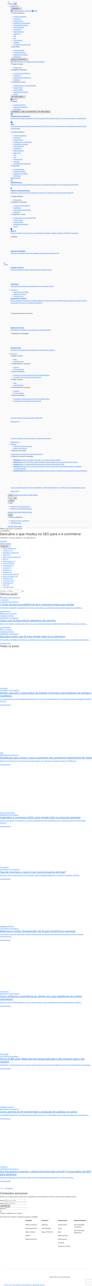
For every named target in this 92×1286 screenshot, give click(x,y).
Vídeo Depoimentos (20, 448)
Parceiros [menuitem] (14, 290)
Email (2, 1203)
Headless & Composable (21, 23)
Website (2, 1209)
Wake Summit (9, 561)
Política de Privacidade (11, 1285)
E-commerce (8, 581)
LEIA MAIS (3, 541)
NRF (5, 559)
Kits (14, 38)
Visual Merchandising (20, 25)
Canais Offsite (18, 90)
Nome (2, 1201)
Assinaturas (17, 30)
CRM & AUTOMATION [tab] (28, 112)
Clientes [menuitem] (13, 444)
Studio (15, 94)
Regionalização (18, 32)
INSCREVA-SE (5, 1206)
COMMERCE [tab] (15, 112)
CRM (1, 544)
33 (6, 1188)
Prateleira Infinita (19, 53)
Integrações (17, 68)
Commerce (7, 544)
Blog (15, 359)
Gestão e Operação (11, 574)
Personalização (18, 27)
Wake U (6, 555)
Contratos (22, 1285)
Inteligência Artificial (11, 553)
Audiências (17, 76)
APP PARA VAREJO (17, 97)
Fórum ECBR (8, 563)
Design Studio (18, 21)
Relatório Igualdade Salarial (35, 1285)
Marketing (8, 579)
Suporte (16, 367)
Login (10, 495)
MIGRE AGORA (15, 178)
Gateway (16, 42)
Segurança (17, 34)
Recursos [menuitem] (14, 354)
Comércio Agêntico (19, 17)
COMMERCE (15, 8)
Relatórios (16, 80)
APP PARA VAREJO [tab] (44, 112)
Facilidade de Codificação (22, 45)
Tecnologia (8, 583)
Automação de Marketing (22, 78)
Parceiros (7, 551)
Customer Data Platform (21, 73)
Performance (17, 40)
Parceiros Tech (18, 296)
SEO (14, 36)
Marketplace (8, 566)
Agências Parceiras (19, 294)
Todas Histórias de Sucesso (22, 446)
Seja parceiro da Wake (21, 292)
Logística (7, 568)
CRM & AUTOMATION (18, 59)
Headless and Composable (22, 142)
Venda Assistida (18, 50)
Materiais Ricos (18, 362)
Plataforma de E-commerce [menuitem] (20, 521)
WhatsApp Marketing (20, 92)
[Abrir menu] (8, 1)
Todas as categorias (9, 548)
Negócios (7, 570)
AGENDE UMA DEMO (20, 495)
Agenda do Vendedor (20, 55)
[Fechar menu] (15, 3)
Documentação (18, 369)
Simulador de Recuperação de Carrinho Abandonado (31, 375)
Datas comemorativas (12, 557)
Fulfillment (17, 57)
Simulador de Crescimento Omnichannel (27, 377)
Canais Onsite (18, 88)
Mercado (7, 572)
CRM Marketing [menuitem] (16, 523)
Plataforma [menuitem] (15, 6)
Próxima (10, 1188)
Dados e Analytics (10, 576)
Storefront (17, 19)
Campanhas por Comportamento (24, 86)
